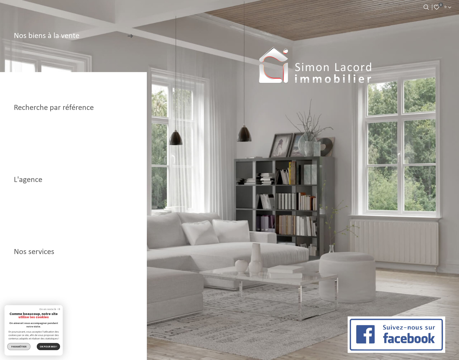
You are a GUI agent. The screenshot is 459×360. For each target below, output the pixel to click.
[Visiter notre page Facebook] (396, 334)
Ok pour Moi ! (48, 346)
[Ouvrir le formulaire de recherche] (426, 7)
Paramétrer (19, 346)
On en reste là (47, 309)
